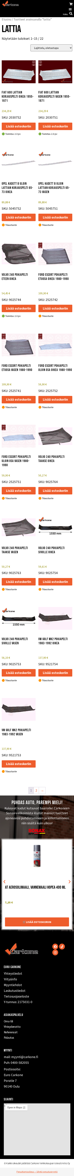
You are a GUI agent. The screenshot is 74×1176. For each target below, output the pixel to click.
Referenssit (11, 1032)
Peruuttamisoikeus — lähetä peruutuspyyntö (37, 1171)
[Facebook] (55, 947)
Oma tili (8, 1021)
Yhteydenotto (12, 1027)
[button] (70, 9)
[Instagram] (55, 952)
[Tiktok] (62, 947)
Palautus (9, 1038)
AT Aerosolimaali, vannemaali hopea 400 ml (35, 887)
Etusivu (6, 19)
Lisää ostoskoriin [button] (18, 126)
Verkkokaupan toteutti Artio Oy (54, 1163)
